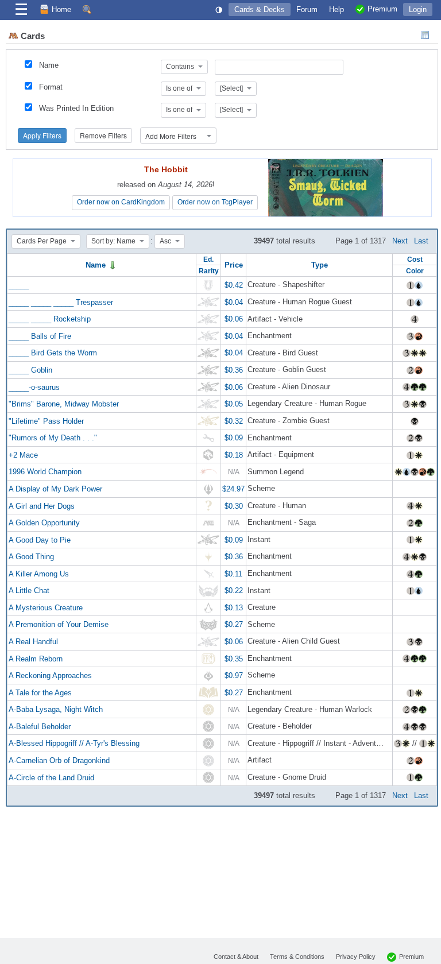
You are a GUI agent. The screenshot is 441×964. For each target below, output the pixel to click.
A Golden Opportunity (44, 522)
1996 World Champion (45, 471)
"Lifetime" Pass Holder (46, 420)
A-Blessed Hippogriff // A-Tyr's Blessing (74, 743)
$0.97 (234, 675)
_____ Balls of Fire (40, 335)
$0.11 (233, 573)
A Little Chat (29, 590)
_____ (19, 285)
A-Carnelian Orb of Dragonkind (59, 760)
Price (234, 265)
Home (61, 9)
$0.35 (234, 658)
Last (421, 241)
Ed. (208, 259)
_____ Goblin (30, 370)
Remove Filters (103, 135)
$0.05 (234, 404)
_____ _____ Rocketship (50, 319)
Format (51, 87)
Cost (415, 259)
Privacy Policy (356, 956)
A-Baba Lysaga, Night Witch (56, 709)
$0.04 (234, 301)
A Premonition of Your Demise (59, 624)
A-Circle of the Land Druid (51, 777)
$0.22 (234, 590)
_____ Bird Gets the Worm (53, 353)
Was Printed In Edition (76, 108)
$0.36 (234, 370)
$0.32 (234, 420)
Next (400, 241)
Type (319, 265)
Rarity (209, 270)
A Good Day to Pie (40, 539)
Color (415, 270)
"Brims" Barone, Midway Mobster (64, 404)
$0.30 (234, 505)
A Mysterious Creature (46, 607)
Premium (411, 956)
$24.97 (233, 489)
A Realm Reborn (36, 658)
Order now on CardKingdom (121, 202)
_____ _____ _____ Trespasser (61, 301)
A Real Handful (33, 641)
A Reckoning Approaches (50, 675)
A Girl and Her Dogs (42, 505)
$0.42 (234, 285)
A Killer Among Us (39, 573)
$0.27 (234, 624)
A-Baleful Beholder (40, 726)
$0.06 (234, 319)
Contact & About (236, 956)
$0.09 (234, 437)
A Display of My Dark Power (55, 489)
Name (49, 65)
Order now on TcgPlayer (215, 202)
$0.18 (234, 454)
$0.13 (234, 607)
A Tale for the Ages (40, 692)
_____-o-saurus (34, 386)
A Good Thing (31, 556)
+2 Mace (23, 454)
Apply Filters (42, 135)
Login (418, 9)
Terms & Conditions (297, 956)
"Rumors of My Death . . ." (53, 437)
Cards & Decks (259, 9)
